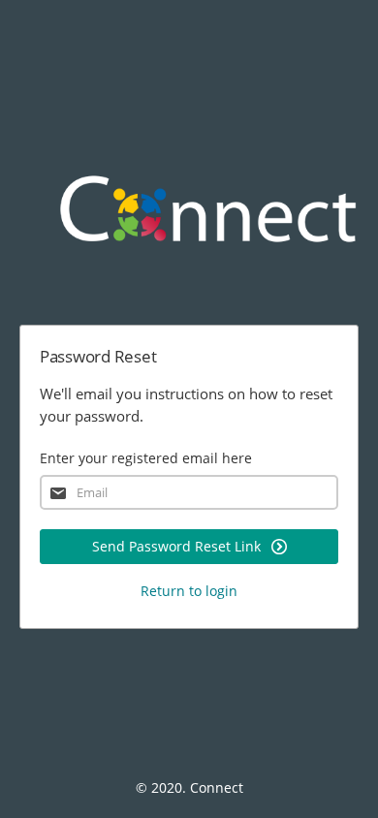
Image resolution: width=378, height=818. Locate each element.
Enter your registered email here (146, 458)
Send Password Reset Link (178, 546)
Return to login (189, 591)
